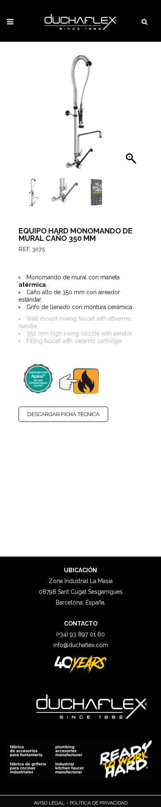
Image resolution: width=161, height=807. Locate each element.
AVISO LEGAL (50, 803)
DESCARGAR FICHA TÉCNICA (63, 414)
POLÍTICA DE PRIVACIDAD (98, 803)
